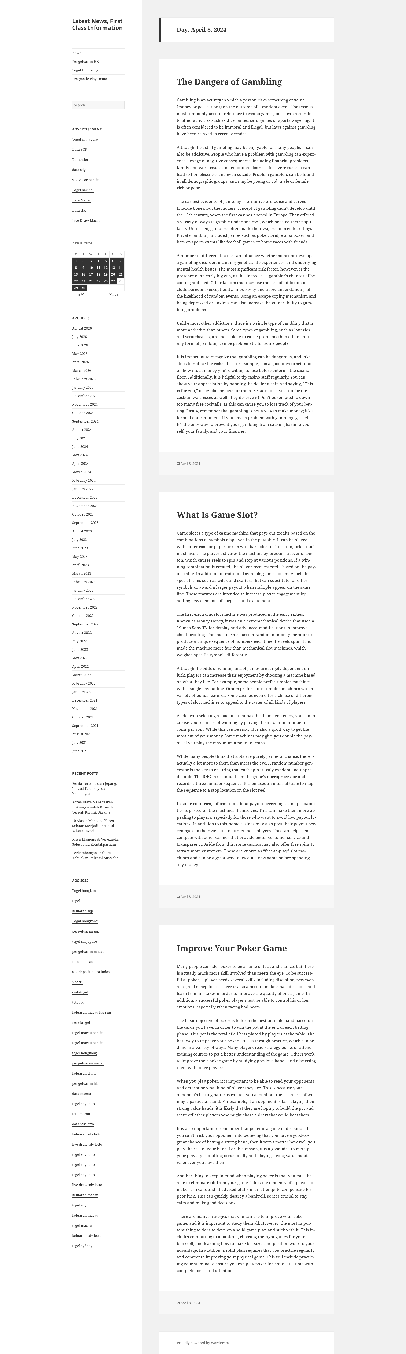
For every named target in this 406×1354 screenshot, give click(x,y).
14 (121, 267)
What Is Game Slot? (217, 514)
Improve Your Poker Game (232, 947)
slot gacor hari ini (86, 180)
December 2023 (84, 497)
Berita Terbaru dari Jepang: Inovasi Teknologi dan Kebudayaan (94, 788)
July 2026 (79, 336)
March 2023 (81, 573)
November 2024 (85, 404)
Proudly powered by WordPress (203, 1342)
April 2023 (80, 565)
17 (91, 274)
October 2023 (83, 514)
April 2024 (80, 463)
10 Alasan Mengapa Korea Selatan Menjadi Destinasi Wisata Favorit (93, 825)
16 (83, 274)
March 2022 (81, 675)
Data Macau (81, 200)
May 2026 (80, 353)
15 (76, 274)
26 (106, 281)
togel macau (82, 1225)
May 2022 (80, 658)
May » (114, 294)
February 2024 (84, 480)
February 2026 (84, 379)
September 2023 (85, 522)
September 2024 (85, 421)
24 (91, 281)
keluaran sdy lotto (86, 1235)
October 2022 (83, 615)
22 (76, 281)
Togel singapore (85, 139)
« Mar (82, 294)
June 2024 (80, 446)
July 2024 (79, 438)
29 (76, 288)
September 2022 (85, 624)
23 (83, 281)
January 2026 (82, 387)
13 (113, 267)
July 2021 (79, 742)
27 (113, 281)
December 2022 (84, 598)
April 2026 (80, 362)
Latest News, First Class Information (97, 24)
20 (113, 274)
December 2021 (84, 700)
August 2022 (82, 632)
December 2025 (84, 396)
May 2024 (80, 455)
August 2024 (82, 429)
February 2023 (84, 582)
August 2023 (82, 531)
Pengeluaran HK (85, 61)
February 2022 (84, 683)
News (76, 53)
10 (91, 267)
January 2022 (82, 691)
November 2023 (85, 505)
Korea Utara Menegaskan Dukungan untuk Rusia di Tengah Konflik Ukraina (92, 807)
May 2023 (80, 556)
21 (121, 274)
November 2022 (85, 607)
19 (106, 274)
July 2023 (79, 539)
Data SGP (79, 149)
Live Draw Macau (86, 220)
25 (98, 281)
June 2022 (80, 649)
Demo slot (80, 159)
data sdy (79, 169)
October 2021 (83, 717)
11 (98, 267)
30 (83, 288)
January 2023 (82, 590)
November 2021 (85, 708)
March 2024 (81, 472)
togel (76, 901)
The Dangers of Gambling (229, 81)
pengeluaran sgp (85, 931)
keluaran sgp (82, 911)
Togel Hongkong (85, 70)
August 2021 (82, 734)
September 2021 (85, 725)
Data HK (79, 210)
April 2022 (80, 666)
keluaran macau (85, 1215)
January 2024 (82, 489)
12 (106, 267)
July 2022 (79, 641)
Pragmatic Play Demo (89, 79)
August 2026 (82, 328)
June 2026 (80, 345)
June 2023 (80, 548)
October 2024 (83, 412)
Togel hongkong (85, 890)
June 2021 (80, 751)
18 (98, 274)
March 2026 (81, 370)
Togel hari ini (83, 190)
